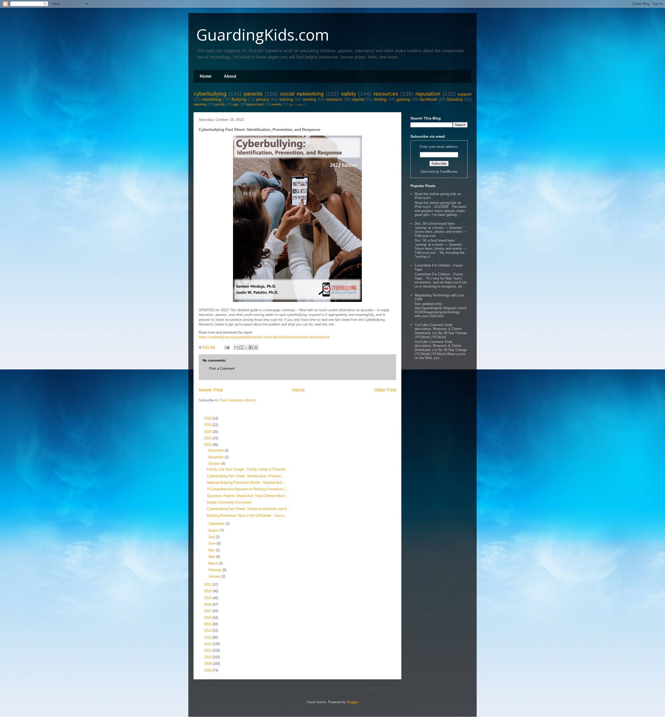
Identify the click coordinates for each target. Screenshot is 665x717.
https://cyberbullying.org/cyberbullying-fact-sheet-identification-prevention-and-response (264, 337)
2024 (208, 432)
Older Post (385, 390)
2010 (208, 657)
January (214, 576)
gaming (403, 99)
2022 (208, 445)
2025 (208, 425)
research (334, 99)
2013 (208, 637)
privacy (262, 99)
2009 (208, 664)
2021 (208, 585)
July (212, 537)
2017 (208, 611)
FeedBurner (449, 172)
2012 (208, 644)
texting (380, 99)
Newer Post (211, 390)
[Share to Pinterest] (255, 347)
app (235, 104)
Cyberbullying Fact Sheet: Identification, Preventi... (245, 476)
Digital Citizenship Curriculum (229, 502)
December (216, 450)
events (276, 104)
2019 (208, 598)
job (291, 104)
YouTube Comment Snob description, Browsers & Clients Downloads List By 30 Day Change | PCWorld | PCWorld (441, 331)
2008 (208, 670)
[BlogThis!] (241, 347)
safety (348, 94)
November (216, 457)
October (214, 464)
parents (253, 94)
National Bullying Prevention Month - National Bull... (246, 482)
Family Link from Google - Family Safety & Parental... (247, 469)
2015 (208, 624)
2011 (208, 650)
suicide (219, 104)
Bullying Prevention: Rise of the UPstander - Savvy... (247, 515)
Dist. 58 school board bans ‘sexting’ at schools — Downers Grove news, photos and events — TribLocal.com (441, 230)
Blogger (352, 702)
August (214, 530)
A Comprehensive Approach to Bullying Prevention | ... (248, 489)
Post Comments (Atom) (237, 400)
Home (205, 76)
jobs (300, 104)
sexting (309, 99)
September (217, 524)
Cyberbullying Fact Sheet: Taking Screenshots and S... (248, 509)
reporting (200, 104)
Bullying (239, 99)
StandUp (455, 99)
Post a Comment (222, 368)
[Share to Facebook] (251, 347)
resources (386, 94)
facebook (428, 99)
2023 (208, 438)
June (212, 543)
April (212, 557)
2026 (208, 418)
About (230, 76)
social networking (302, 94)
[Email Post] (226, 347)
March (213, 563)
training (286, 99)
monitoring (212, 99)
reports (358, 99)
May (212, 550)
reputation (427, 94)
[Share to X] (246, 347)
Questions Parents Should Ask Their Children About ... (248, 496)
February (215, 570)
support (464, 94)
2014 (208, 631)
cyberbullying (210, 94)
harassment (255, 104)
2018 (208, 604)
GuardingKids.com (262, 34)
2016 (208, 618)
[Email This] (236, 347)
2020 (208, 591)
